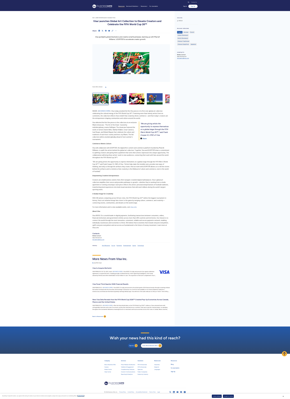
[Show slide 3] (137, 99)
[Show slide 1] (100, 99)
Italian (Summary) (183, 35)
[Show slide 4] (155, 99)
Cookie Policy (81, 395)
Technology (140, 245)
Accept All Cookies (228, 396)
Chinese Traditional (183, 41)
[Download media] (106, 87)
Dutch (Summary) (183, 38)
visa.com (133, 207)
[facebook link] (181, 392)
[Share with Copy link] (112, 31)
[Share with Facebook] (106, 31)
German (186, 32)
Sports (134, 245)
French (192, 32)
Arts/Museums (106, 245)
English (180, 32)
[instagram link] (185, 392)
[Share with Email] (109, 31)
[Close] (283, 396)
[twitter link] (170, 392)
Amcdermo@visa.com (98, 239)
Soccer (113, 245)
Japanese (193, 44)
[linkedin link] (174, 392)
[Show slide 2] (118, 99)
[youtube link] (177, 392)
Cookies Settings (217, 396)
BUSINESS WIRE (104, 111)
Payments (119, 245)
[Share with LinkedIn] (99, 31)
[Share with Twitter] (102, 31)
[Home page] (102, 6)
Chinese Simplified (183, 44)
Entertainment (127, 245)
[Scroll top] (284, 353)
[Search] (188, 2)
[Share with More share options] (116, 31)
